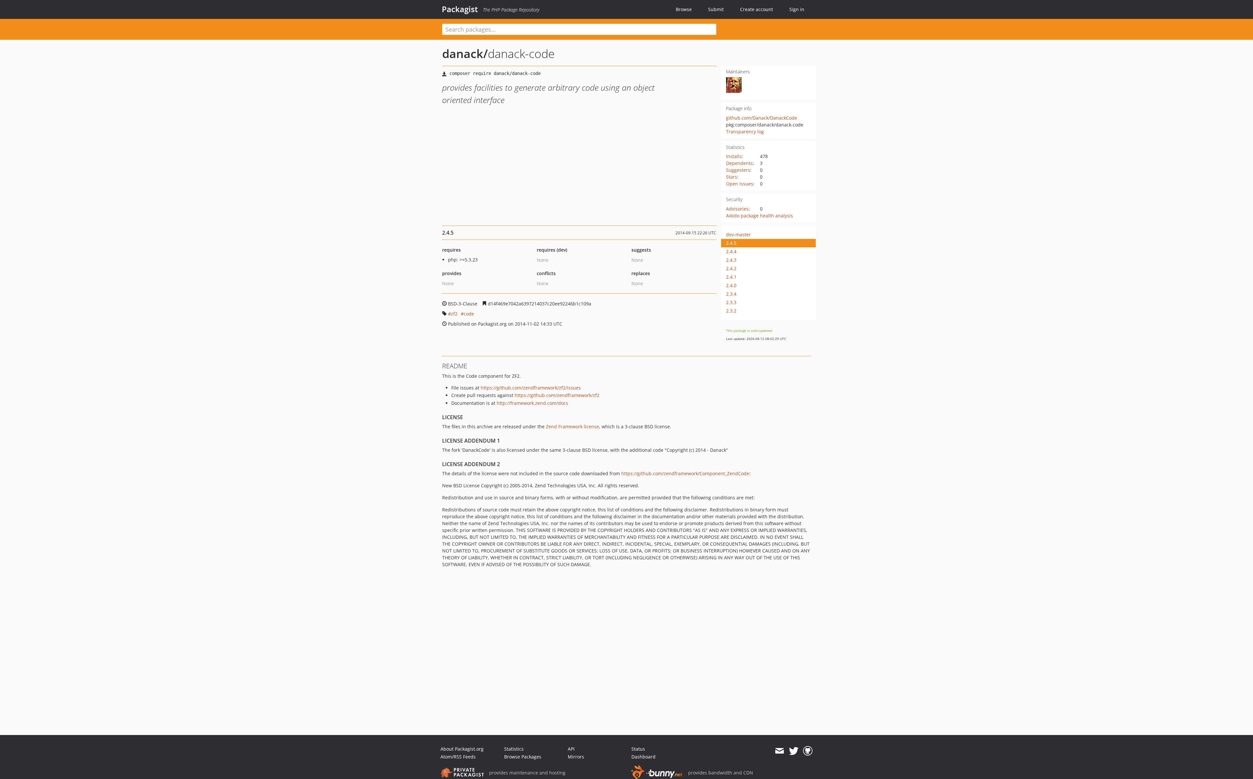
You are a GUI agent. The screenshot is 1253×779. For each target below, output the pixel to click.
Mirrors (576, 757)
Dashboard (643, 757)
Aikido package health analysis (759, 216)
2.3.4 (731, 294)
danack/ (465, 54)
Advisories (737, 209)
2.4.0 (731, 285)
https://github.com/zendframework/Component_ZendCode (685, 473)
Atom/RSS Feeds (458, 757)
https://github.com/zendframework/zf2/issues (531, 388)
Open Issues (739, 184)
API (571, 749)
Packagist (460, 9)
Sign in (796, 9)
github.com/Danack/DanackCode (761, 118)
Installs (734, 156)
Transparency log (745, 131)
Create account (756, 9)
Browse (684, 9)
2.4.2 (731, 268)
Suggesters (738, 170)
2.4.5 (731, 243)
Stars (731, 177)
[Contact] (779, 751)
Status (638, 749)
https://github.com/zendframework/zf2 (557, 395)
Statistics (514, 749)
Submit (716, 9)
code (469, 314)
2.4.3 (731, 260)
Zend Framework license (572, 426)
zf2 (454, 314)
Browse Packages (522, 757)
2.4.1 (731, 277)
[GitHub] (807, 751)
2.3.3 (731, 302)
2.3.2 (731, 311)
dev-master (738, 234)
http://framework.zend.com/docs (532, 403)
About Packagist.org (462, 749)
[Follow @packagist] (793, 751)
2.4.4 (731, 251)
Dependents (739, 163)
